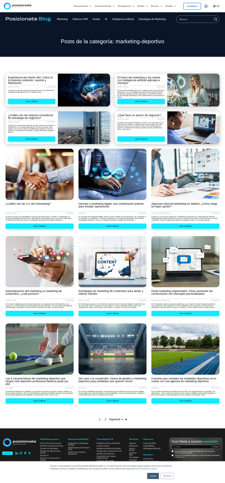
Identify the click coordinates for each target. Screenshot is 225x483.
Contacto (192, 6)
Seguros (132, 443)
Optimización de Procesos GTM (79, 448)
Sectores (140, 6)
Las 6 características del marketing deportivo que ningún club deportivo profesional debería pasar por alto (37, 381)
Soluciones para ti (80, 6)
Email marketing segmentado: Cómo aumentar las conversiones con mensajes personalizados (182, 292)
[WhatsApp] (206, 6)
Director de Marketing (49, 448)
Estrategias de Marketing (152, 19)
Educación (133, 446)
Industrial (133, 460)
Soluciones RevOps (103, 6)
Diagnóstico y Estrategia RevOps (78, 444)
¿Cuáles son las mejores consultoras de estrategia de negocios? (30, 117)
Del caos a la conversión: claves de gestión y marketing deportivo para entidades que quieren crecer (112, 380)
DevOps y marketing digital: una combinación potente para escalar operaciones (111, 205)
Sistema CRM (80, 19)
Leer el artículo (31, 101)
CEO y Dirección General (50, 443)
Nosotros (169, 6)
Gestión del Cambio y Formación (77, 453)
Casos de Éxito (149, 443)
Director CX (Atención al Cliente (50, 459)
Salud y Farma (132, 449)
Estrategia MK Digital (105, 461)
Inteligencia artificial (123, 19)
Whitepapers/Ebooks (152, 448)
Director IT (44, 455)
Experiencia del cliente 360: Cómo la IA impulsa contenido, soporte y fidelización (30, 80)
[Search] (215, 19)
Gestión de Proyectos (105, 454)
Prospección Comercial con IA (109, 451)
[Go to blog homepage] (28, 19)
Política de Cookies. (149, 469)
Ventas (96, 19)
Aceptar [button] (153, 476)
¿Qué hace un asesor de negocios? (139, 115)
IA (106, 19)
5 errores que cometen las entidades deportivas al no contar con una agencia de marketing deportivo (183, 380)
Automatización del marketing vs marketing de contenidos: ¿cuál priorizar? (34, 292)
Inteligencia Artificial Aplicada (109, 448)
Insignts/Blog (148, 446)
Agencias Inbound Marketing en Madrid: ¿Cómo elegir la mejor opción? (184, 205)
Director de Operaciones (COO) (50, 452)
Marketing (62, 19)
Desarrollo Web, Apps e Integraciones (106, 457)
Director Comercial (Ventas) (51, 446)
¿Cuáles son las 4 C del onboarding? (28, 203)
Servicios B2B (133, 454)
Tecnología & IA (124, 6)
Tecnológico (134, 457)
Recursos (155, 6)
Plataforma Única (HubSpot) (108, 443)
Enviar (216, 447)
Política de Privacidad (193, 457)
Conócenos (148, 459)
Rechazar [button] (167, 476)
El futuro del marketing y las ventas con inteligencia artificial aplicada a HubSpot (138, 80)
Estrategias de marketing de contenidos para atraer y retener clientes (111, 292)
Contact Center (103, 446)
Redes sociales (13, 87)
